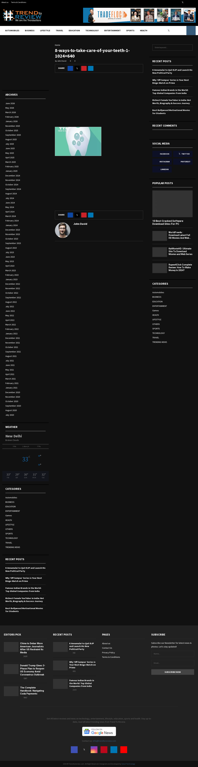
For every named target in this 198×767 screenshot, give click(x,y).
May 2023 (9, 261)
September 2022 (13, 297)
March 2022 (10, 324)
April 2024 (9, 211)
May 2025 (9, 153)
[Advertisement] (99, 102)
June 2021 (10, 365)
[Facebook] (166, 30)
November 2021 (12, 342)
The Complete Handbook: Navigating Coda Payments (32, 690)
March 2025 (10, 162)
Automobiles (12, 30)
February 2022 (12, 329)
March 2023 (10, 270)
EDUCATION (74, 30)
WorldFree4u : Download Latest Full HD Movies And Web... (180, 235)
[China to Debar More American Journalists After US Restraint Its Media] (11, 647)
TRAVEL (59, 30)
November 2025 (12, 126)
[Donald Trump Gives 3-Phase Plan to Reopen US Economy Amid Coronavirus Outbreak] (11, 669)
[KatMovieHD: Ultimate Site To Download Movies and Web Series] (159, 252)
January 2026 (11, 121)
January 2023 (11, 279)
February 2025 (12, 166)
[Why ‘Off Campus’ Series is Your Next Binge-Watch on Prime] (60, 665)
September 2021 (13, 351)
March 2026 (10, 112)
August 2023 (11, 247)
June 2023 (10, 256)
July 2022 (9, 306)
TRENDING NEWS (12, 547)
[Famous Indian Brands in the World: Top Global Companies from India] (60, 684)
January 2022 (11, 333)
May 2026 (9, 107)
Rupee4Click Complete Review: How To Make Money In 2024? (180, 267)
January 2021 (11, 387)
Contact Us (107, 647)
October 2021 (11, 347)
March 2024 (10, 216)
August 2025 (11, 139)
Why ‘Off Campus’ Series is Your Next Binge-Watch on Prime (23, 579)
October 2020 (11, 401)
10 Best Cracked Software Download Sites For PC (167, 222)
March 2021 (10, 378)
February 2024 (12, 220)
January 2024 (11, 225)
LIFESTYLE (45, 30)
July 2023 (9, 252)
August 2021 (11, 356)
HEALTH (143, 30)
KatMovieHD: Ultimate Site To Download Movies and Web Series (180, 251)
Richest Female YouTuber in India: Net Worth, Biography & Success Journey (24, 600)
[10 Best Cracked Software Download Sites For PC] (172, 203)
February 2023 (12, 275)
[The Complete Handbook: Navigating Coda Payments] (11, 691)
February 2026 (12, 116)
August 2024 (11, 193)
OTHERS (9, 529)
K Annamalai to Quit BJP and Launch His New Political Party (81, 646)
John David (61, 61)
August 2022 (11, 302)
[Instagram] (173, 30)
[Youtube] (183, 30)
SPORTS (130, 30)
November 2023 (12, 234)
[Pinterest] (176, 30)
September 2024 (13, 189)
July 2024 (9, 198)
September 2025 (13, 135)
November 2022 (12, 288)
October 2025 (11, 130)
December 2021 (12, 338)
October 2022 (11, 292)
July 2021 (9, 360)
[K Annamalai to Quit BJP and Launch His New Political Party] (60, 647)
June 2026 (10, 103)
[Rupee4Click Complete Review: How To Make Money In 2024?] (159, 268)
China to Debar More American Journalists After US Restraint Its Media (32, 648)
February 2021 (12, 383)
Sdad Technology (128, 764)
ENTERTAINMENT (112, 30)
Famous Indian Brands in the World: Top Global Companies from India (23, 589)
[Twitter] (169, 30)
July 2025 (9, 143)
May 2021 (9, 369)
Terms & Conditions (18, 2)
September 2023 (13, 243)
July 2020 (9, 415)
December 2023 (12, 229)
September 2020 (13, 405)
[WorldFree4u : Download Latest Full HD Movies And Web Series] (159, 236)
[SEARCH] (189, 47)
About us (5, 2)
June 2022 (10, 311)
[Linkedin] (179, 30)
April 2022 (9, 320)
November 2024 (12, 180)
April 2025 (9, 157)
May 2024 (9, 207)
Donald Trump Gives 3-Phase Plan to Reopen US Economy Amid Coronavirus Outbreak (32, 670)
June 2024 (10, 202)
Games (8, 515)
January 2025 (11, 171)
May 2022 (9, 315)
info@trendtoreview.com (104, 740)
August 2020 (11, 410)
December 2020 (12, 392)
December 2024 (12, 175)
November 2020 (12, 396)
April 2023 (9, 265)
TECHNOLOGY (92, 30)
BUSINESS (29, 30)
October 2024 (11, 184)
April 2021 (9, 374)
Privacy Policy (108, 652)
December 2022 (12, 283)
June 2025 (10, 148)
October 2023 (11, 238)
